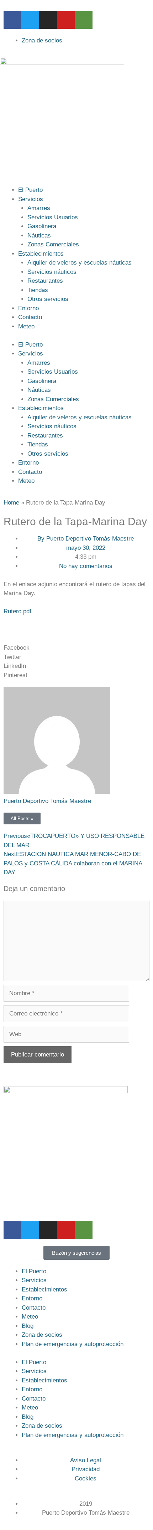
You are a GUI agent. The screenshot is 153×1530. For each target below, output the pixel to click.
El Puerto (30, 189)
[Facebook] (12, 20)
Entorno (28, 308)
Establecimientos (41, 253)
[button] (76, 648)
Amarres (38, 208)
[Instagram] (48, 20)
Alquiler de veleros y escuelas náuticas (79, 262)
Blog (27, 1325)
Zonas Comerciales (53, 244)
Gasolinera (41, 226)
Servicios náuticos (51, 271)
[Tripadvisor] (84, 20)
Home (11, 502)
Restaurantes (45, 280)
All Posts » (22, 818)
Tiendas (37, 290)
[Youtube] (66, 20)
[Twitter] (30, 20)
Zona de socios (42, 1334)
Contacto (30, 317)
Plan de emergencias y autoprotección (72, 1344)
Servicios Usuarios (52, 217)
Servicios (30, 199)
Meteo (26, 326)
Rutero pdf (17, 611)
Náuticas (39, 235)
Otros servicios (47, 299)
